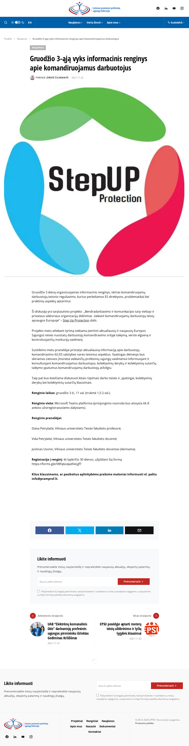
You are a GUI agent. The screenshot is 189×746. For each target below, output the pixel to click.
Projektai (77, 721)
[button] (5, 22)
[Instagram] (182, 8)
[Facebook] (158, 8)
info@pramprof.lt (44, 479)
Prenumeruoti (132, 581)
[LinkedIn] (166, 8)
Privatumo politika (144, 723)
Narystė (91, 726)
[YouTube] (174, 8)
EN (29, 22)
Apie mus (76, 726)
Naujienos (22, 38)
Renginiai (92, 721)
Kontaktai (94, 731)
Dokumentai (107, 726)
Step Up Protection (76, 320)
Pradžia (8, 38)
